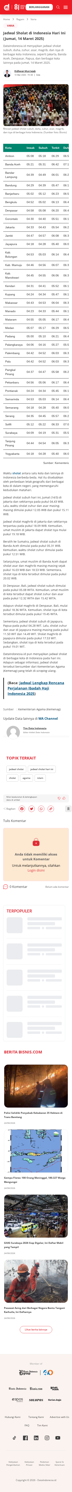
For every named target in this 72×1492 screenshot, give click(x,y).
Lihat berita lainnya (36, 1329)
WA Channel (48, 718)
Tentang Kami (36, 1417)
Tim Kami (42, 1425)
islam (40, 778)
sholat (16, 473)
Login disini (36, 870)
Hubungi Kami (12, 1417)
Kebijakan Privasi (29, 1463)
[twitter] (31, 809)
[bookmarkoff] (68, 809)
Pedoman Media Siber (44, 1463)
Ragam (20, 19)
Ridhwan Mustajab (25, 71)
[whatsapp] (41, 809)
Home (6, 19)
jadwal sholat (16, 769)
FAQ (27, 1425)
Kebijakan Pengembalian (13, 1463)
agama (26, 778)
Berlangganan (39, 7)
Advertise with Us (59, 1417)
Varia (33, 19)
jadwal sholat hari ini (41, 769)
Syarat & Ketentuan (60, 1463)
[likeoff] (64, 798)
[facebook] (22, 809)
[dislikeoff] (59, 798)
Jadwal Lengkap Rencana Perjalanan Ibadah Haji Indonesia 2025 (36, 688)
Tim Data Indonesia (34, 728)
